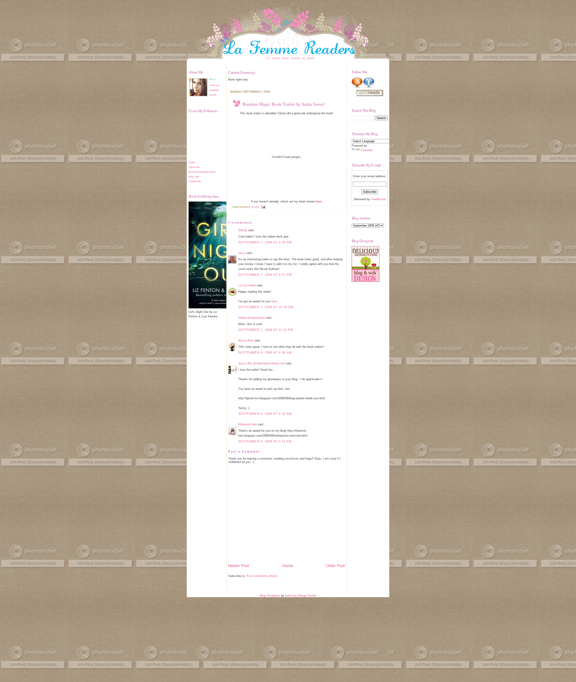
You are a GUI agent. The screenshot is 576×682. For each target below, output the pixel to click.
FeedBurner (378, 199)
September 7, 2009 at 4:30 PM (265, 242)
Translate (367, 150)
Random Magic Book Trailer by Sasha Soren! (284, 104)
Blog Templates (270, 595)
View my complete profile (214, 89)
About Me (194, 167)
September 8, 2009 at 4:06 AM (265, 352)
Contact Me (195, 181)
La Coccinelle (247, 285)
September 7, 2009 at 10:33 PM (266, 307)
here (274, 301)
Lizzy (241, 253)
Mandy (242, 230)
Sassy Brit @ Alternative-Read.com (261, 363)
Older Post (335, 565)
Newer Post (238, 565)
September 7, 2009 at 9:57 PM (265, 274)
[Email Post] (262, 206)
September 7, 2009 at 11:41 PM (265, 330)
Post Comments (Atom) (261, 576)
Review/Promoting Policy (202, 171)
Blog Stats (194, 176)
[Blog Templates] (365, 281)
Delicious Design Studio (300, 595)
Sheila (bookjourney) (251, 317)
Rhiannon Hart (247, 424)
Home (192, 162)
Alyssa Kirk (245, 340)
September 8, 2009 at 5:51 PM (265, 441)
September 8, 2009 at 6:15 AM (265, 413)
